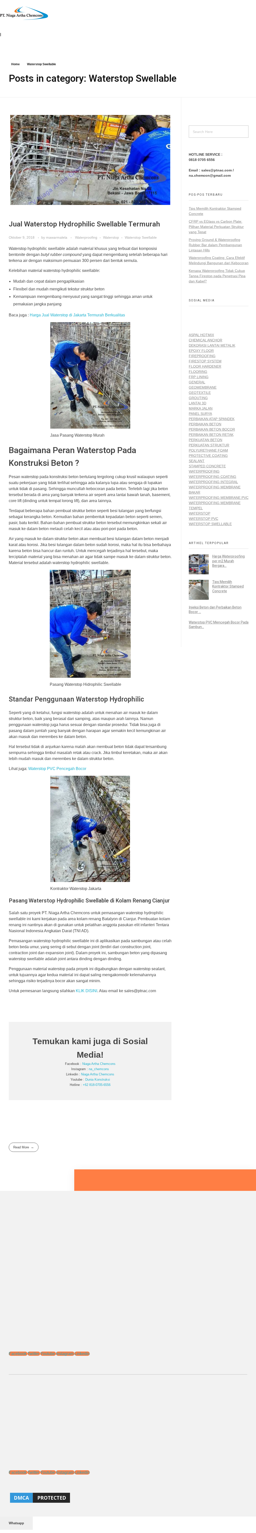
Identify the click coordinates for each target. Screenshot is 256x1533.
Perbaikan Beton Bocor (212, 429)
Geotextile (200, 393)
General (197, 382)
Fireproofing (202, 356)
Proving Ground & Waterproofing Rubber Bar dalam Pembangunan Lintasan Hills (215, 245)
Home (15, 64)
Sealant (196, 461)
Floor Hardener (205, 366)
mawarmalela (57, 237)
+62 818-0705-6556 (96, 1085)
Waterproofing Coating (212, 477)
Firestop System (205, 361)
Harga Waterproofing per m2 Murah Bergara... (228, 561)
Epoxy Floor (201, 351)
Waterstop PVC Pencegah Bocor (57, 768)
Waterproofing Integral (213, 482)
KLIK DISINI (86, 991)
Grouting (198, 398)
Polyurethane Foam (208, 450)
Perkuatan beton (205, 440)
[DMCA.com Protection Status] (128, 1498)
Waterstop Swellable (141, 237)
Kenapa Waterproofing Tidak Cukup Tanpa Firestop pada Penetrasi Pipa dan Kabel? (217, 276)
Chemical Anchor (205, 340)
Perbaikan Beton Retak (211, 435)
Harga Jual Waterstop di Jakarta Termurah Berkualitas (77, 315)
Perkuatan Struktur (209, 445)
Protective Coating (208, 456)
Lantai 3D (197, 403)
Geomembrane (202, 387)
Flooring (198, 372)
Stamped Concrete (207, 466)
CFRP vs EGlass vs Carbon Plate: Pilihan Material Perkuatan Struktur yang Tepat (216, 226)
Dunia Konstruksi (97, 1079)
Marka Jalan (200, 408)
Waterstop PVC (203, 519)
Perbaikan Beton (205, 424)
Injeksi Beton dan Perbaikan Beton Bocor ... (215, 610)
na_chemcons (99, 1069)
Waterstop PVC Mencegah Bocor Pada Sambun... (218, 625)
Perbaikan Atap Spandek (211, 419)
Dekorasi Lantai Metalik (212, 345)
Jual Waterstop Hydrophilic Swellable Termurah (84, 224)
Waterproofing (86, 237)
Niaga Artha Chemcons (99, 1064)
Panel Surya (200, 414)
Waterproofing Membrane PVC (218, 498)
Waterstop (111, 237)
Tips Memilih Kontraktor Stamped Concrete (228, 586)
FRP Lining (198, 377)
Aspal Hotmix (201, 335)
